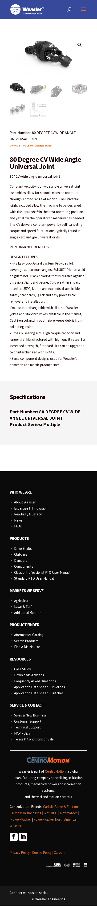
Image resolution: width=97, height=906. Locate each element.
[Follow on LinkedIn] (23, 836)
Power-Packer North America (54, 819)
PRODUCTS (19, 538)
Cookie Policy (42, 852)
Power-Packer (20, 819)
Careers (59, 852)
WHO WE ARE (21, 492)
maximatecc (68, 813)
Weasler (15, 825)
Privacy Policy (20, 852)
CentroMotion (55, 771)
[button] (79, 45)
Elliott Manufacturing (25, 813)
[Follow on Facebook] (13, 836)
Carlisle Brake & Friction (60, 806)
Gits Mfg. (50, 813)
